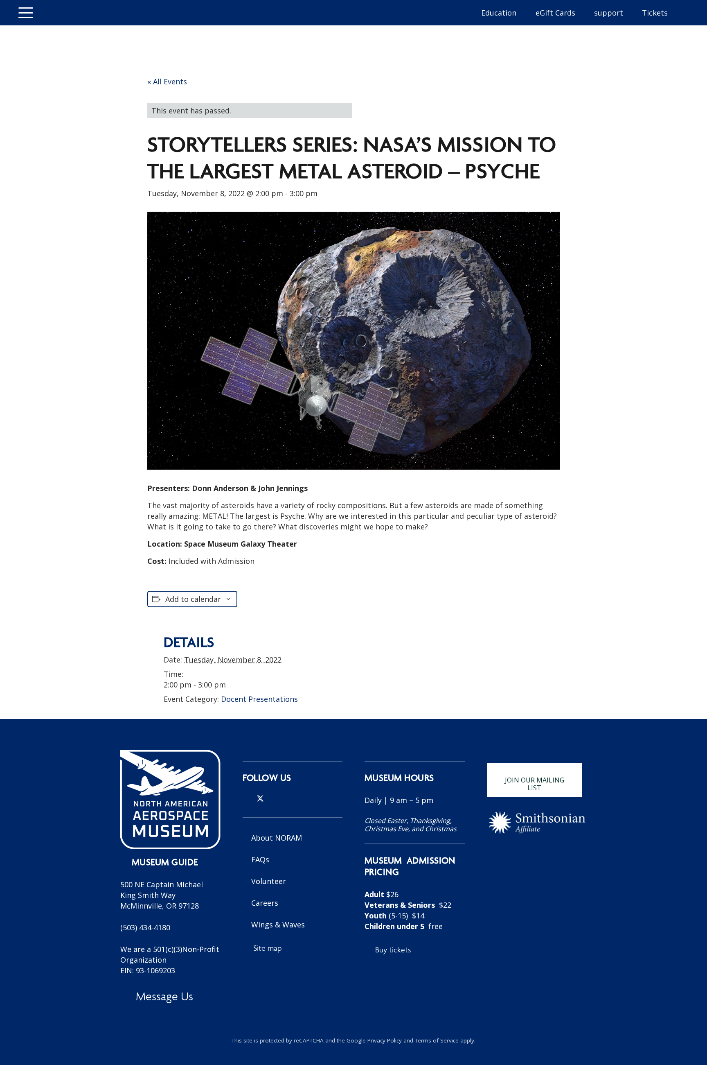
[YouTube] (287, 798)
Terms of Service (437, 1040)
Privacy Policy (384, 1040)
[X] (260, 799)
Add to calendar (193, 599)
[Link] (415, 878)
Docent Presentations (259, 699)
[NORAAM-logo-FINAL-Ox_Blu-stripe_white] (170, 799)
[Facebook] (274, 798)
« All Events (167, 81)
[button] (26, 12)
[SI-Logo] (537, 823)
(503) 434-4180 (145, 927)
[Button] (63, 13)
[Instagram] (246, 799)
